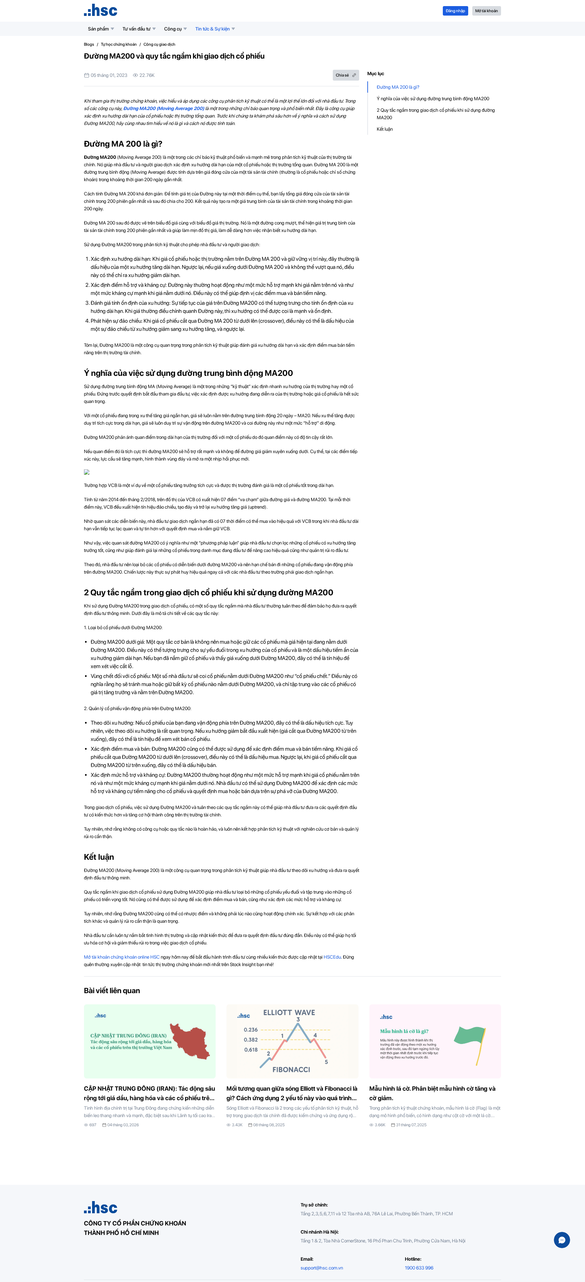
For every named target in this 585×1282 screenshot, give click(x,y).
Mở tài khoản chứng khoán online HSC (122, 957)
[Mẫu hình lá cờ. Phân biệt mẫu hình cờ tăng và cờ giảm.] (435, 1066)
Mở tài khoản (486, 10)
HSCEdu (332, 957)
